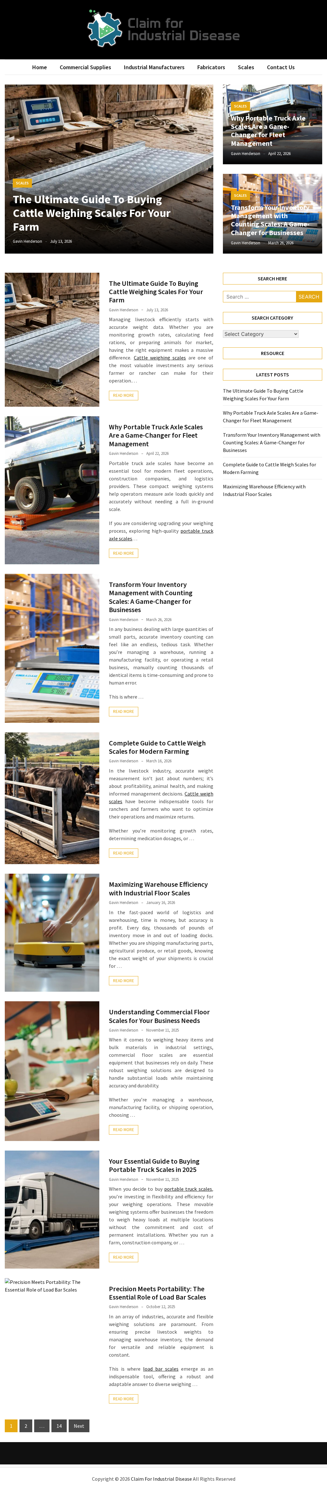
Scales (246, 67)
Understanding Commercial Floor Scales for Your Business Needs (159, 1016)
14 (59, 1426)
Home (39, 67)
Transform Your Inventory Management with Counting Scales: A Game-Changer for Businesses (270, 220)
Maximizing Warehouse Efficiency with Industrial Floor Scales (158, 888)
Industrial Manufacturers (154, 67)
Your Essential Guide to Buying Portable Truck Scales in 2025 (154, 1165)
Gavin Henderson (27, 241)
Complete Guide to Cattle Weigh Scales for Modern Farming (157, 747)
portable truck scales (188, 1189)
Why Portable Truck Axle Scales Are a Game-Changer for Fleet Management (268, 131)
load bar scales (161, 1369)
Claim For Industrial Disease (161, 1479)
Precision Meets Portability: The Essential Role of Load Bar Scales (157, 1292)
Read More (123, 395)
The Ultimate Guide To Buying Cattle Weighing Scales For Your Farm (92, 213)
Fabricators (211, 67)
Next (79, 1426)
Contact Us (281, 67)
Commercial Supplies (85, 67)
